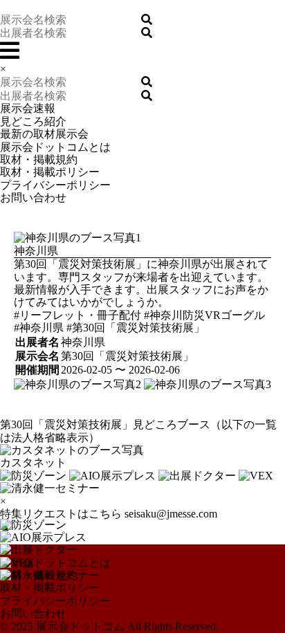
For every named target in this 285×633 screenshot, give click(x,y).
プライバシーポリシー (55, 185)
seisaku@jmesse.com (171, 514)
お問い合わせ (33, 197)
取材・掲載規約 (38, 159)
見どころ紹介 (33, 121)
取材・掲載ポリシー (50, 172)
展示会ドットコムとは (55, 147)
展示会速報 (27, 108)
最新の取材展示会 (44, 134)
